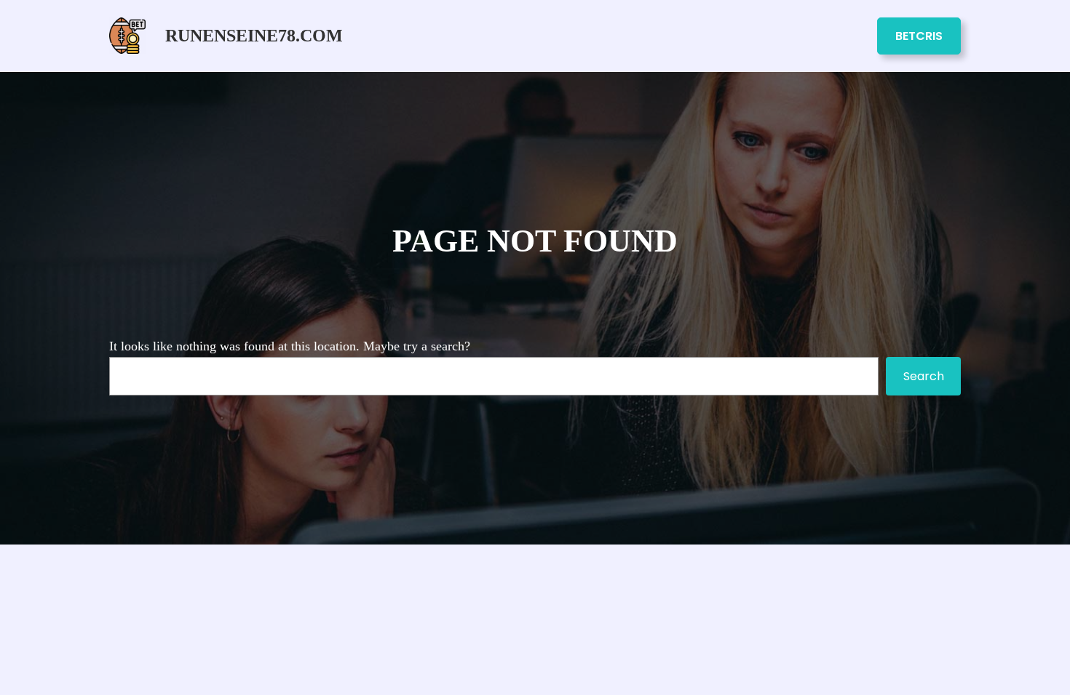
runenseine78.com (254, 35)
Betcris (919, 36)
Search (923, 376)
